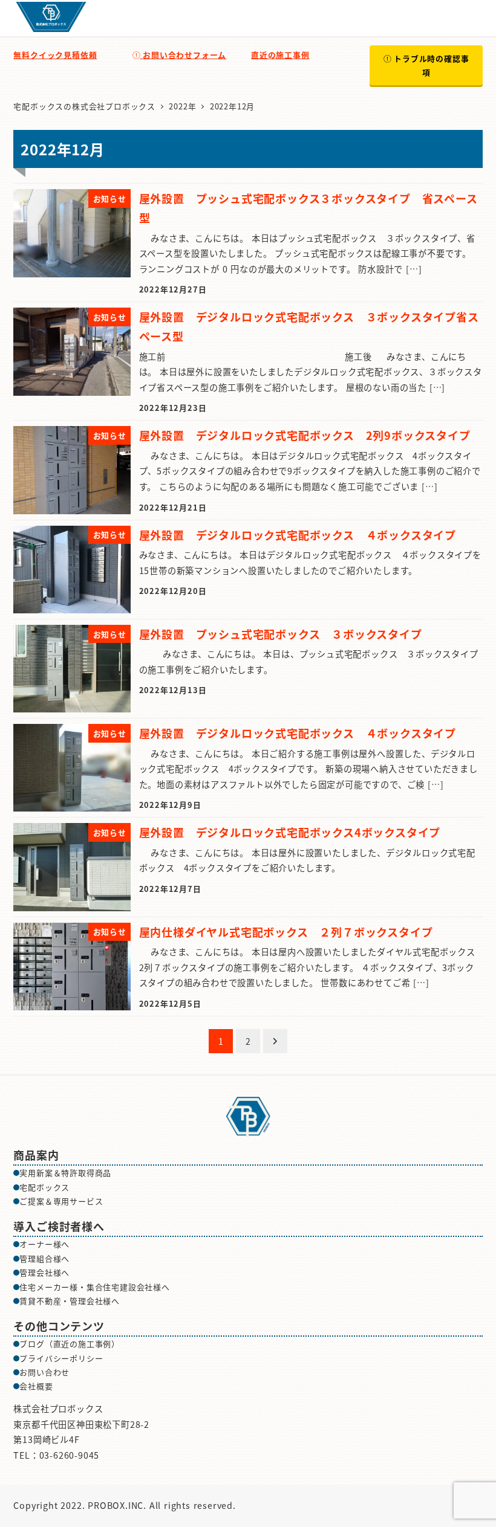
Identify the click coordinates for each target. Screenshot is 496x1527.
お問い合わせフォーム (183, 54)
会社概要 (36, 1386)
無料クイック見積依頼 (55, 54)
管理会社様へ (44, 1272)
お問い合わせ (44, 1372)
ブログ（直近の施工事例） (69, 1343)
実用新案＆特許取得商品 (65, 1172)
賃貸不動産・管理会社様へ (69, 1300)
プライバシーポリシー (61, 1358)
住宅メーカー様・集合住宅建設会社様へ (94, 1287)
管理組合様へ (44, 1258)
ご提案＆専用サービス (61, 1201)
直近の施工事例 (280, 54)
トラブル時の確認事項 (430, 65)
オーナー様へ (44, 1244)
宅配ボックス (44, 1187)
